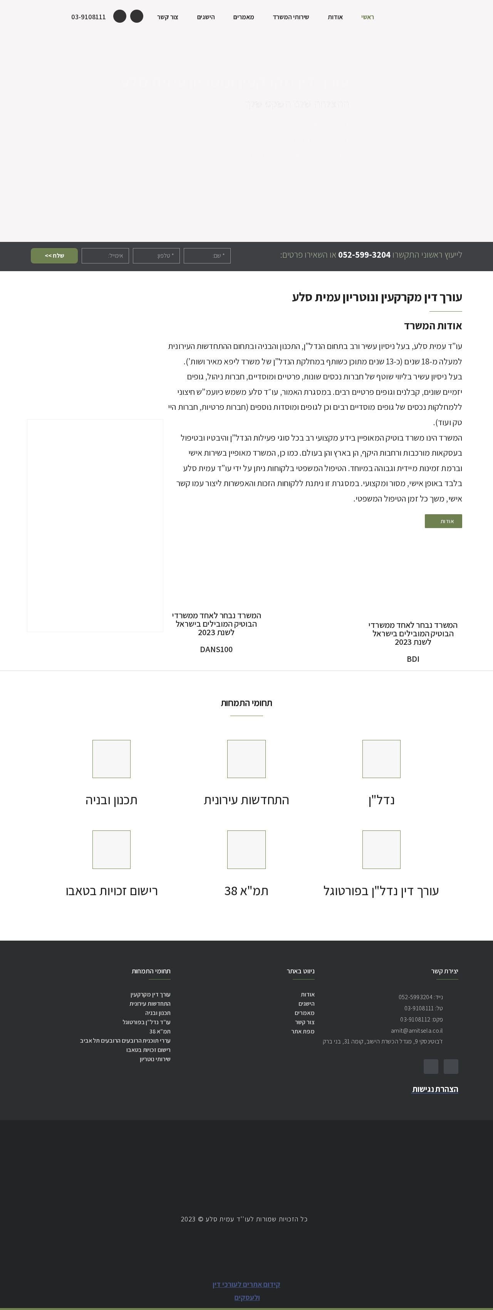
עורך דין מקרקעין (151, 994)
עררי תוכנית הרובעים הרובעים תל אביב (125, 1041)
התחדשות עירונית (247, 799)
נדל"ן (381, 799)
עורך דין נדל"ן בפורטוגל (381, 890)
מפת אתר (302, 1031)
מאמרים (243, 17)
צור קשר (167, 17)
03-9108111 (88, 16)
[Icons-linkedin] (431, 1066)
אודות (335, 17)
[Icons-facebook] (451, 1066)
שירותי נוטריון (155, 1059)
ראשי (367, 17)
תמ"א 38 (246, 890)
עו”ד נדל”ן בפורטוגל (146, 1022)
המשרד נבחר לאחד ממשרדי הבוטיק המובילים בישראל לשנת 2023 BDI (413, 641)
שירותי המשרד (291, 17)
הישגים (206, 17)
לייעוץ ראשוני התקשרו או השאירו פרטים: (371, 254)
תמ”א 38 (160, 1031)
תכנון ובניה (112, 799)
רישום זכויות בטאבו (111, 890)
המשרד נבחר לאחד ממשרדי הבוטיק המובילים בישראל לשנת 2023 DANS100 (216, 632)
